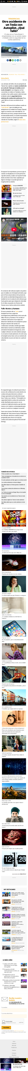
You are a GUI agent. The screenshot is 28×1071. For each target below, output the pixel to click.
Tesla (16, 74)
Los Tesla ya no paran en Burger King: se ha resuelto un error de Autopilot (13, 493)
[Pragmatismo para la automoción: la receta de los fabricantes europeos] (6, 909)
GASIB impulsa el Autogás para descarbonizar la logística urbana (17, 947)
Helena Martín (5, 78)
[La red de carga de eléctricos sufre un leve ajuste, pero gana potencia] (6, 932)
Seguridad (11, 74)
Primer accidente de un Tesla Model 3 (10, 474)
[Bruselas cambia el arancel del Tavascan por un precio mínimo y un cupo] (6, 916)
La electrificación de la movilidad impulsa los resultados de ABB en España (17, 939)
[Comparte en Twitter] (10, 60)
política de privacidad (18, 1030)
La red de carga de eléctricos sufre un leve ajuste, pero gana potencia (18, 932)
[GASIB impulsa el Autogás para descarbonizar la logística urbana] (6, 948)
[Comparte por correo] (20, 60)
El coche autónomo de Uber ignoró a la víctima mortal (14, 480)
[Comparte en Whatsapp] (13, 60)
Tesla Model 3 (21, 74)
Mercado (13, 896)
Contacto (14, 1053)
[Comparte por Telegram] (15, 60)
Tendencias (13, 934)
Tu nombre (4, 1007)
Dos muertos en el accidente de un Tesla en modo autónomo (13, 496)
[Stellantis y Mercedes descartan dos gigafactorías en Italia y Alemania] (6, 923)
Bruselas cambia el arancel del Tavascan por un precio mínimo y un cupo (18, 916)
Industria (13, 911)
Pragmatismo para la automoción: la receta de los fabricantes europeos (17, 908)
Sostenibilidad (14, 950)
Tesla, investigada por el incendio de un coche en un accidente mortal (13, 477)
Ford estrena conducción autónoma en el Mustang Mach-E (13, 489)
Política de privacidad (14, 1057)
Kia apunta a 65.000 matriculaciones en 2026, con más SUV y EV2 (17, 901)
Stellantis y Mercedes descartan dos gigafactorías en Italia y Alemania (17, 923)
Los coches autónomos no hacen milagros (11, 482)
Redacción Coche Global (20, 943)
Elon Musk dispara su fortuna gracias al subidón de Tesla (13, 485)
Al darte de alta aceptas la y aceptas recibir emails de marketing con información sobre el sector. (13, 1032)
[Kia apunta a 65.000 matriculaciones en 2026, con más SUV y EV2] (6, 901)
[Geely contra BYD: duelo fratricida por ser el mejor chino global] (6, 894)
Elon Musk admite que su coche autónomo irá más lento (13, 502)
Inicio (14, 1041)
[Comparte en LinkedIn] (18, 60)
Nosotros (14, 1055)
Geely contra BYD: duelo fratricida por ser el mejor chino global (18, 894)
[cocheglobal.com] (14, 1)
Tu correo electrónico (6, 1013)
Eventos (14, 1050)
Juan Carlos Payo (18, 904)
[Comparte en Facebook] (8, 60)
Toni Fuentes (18, 911)
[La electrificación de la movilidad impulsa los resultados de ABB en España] (6, 939)
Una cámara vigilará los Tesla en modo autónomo (12, 499)
